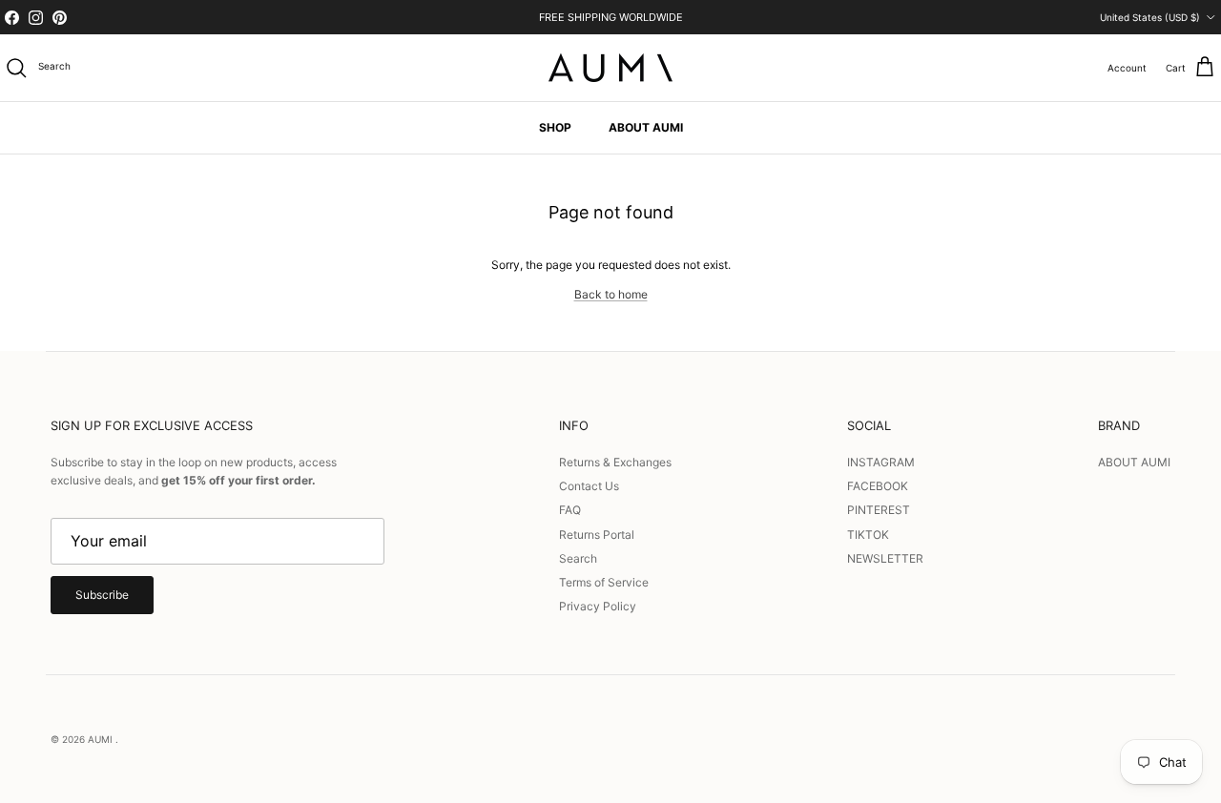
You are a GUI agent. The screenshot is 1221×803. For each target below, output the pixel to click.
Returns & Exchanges (615, 462)
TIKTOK (868, 534)
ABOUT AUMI (646, 127)
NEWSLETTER (885, 558)
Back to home (611, 294)
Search (578, 558)
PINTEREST (878, 510)
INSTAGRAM (881, 462)
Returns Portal (596, 534)
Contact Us (589, 486)
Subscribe (102, 594)
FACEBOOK (877, 486)
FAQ (570, 510)
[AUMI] (610, 67)
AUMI (101, 739)
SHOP (555, 127)
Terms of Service (604, 582)
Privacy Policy (597, 606)
